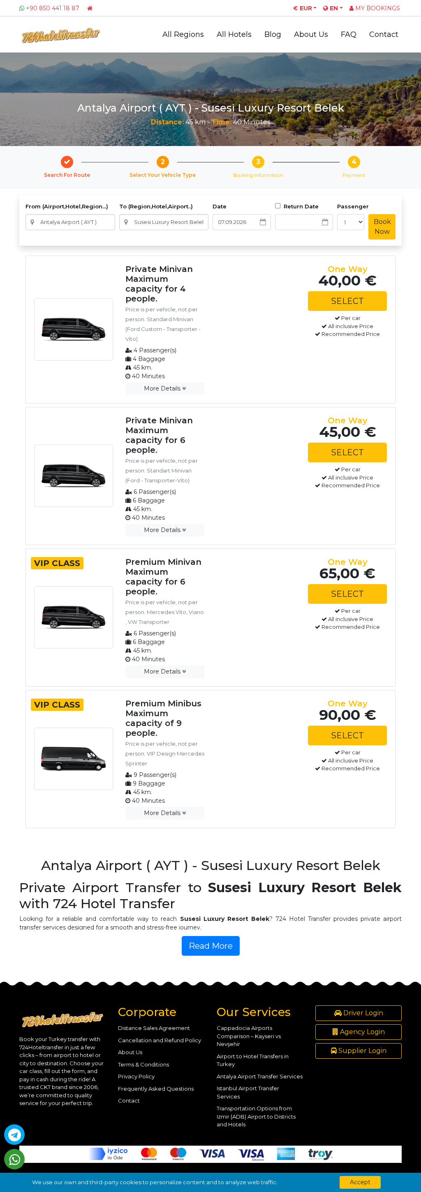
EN (333, 8)
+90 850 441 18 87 (52, 8)
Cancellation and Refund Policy (159, 1040)
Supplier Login (361, 1051)
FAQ (348, 34)
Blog (272, 34)
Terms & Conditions (143, 1064)
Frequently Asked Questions (156, 1088)
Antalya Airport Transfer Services (260, 1076)
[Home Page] (90, 8)
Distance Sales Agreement (154, 1028)
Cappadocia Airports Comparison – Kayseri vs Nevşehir (249, 1036)
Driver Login (362, 1013)
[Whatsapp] (14, 1159)
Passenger (353, 206)
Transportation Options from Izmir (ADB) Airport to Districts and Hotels (256, 1116)
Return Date (300, 206)
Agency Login (361, 1032)
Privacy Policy (136, 1076)
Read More (211, 946)
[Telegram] (14, 1134)
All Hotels (234, 34)
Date (220, 206)
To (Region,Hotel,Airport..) (156, 206)
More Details (163, 388)
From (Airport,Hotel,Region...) (66, 206)
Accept (360, 1182)
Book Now (382, 226)
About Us (311, 34)
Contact (383, 34)
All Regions (183, 34)
